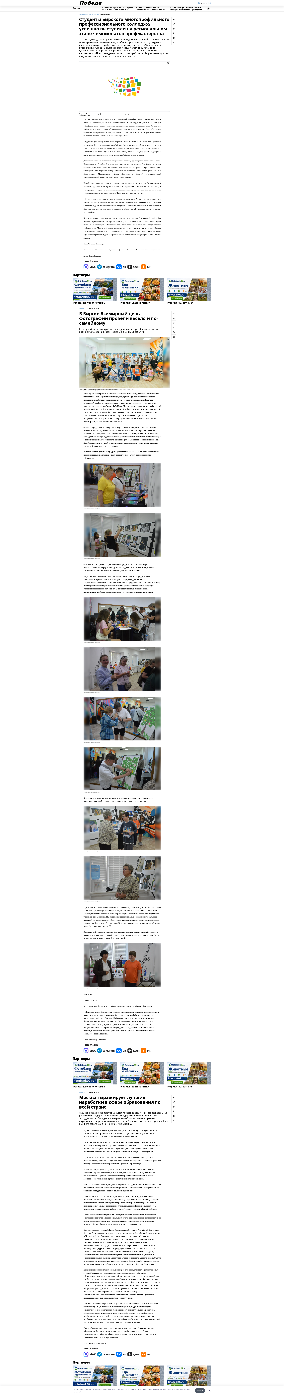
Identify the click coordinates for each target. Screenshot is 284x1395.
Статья (76, 8)
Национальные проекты (89, 14)
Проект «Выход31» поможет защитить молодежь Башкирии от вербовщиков (186, 9)
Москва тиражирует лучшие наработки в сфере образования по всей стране (150, 9)
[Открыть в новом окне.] (90, 266)
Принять (199, 1390)
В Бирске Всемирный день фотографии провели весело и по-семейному (117, 9)
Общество (83, 308)
